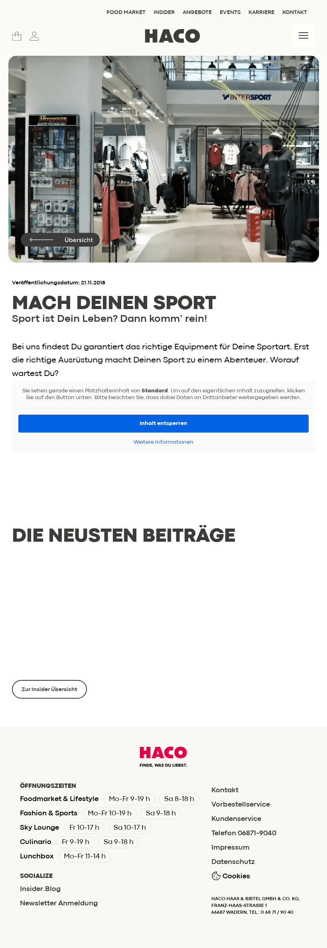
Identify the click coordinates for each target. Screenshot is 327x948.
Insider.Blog (40, 889)
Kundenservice (236, 819)
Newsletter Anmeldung (59, 904)
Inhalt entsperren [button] (163, 423)
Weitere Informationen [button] (163, 442)
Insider (164, 12)
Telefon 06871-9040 (243, 833)
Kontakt (294, 12)
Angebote (197, 12)
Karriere (261, 12)
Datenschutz (233, 862)
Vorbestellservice (240, 805)
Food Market (126, 12)
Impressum (230, 848)
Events (230, 12)
